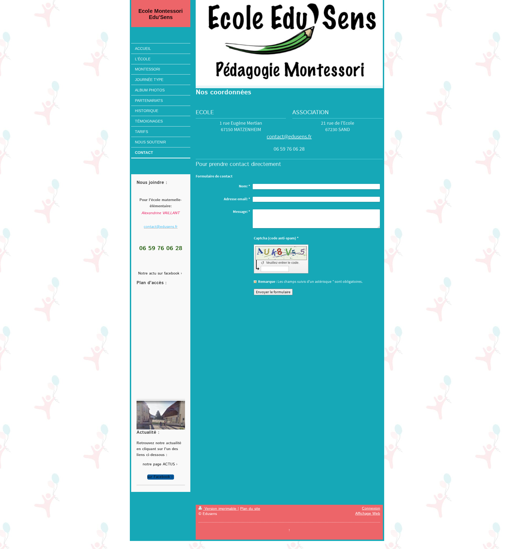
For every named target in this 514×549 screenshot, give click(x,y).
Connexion (371, 508)
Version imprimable (220, 508)
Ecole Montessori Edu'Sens (160, 14)
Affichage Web (367, 513)
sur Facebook (158, 477)
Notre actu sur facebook (158, 273)
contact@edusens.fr (289, 136)
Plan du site (250, 508)
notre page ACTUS (159, 464)
